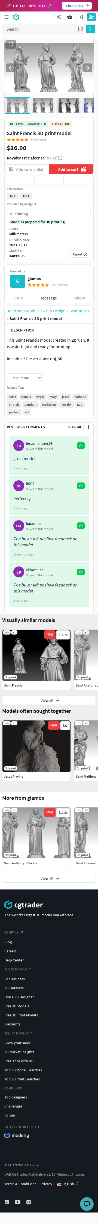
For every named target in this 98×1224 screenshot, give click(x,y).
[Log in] (80, 17)
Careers (10, 951)
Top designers (15, 1097)
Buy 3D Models (15, 969)
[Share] (78, 180)
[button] (80, 29)
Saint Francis (13, 685)
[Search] (90, 29)
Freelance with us (18, 1061)
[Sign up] (91, 17)
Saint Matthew (86, 776)
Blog (8, 942)
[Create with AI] (58, 17)
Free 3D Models (16, 1006)
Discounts (12, 1024)
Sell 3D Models (16, 1033)
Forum (9, 1115)
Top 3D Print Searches (22, 1079)
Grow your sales (17, 1042)
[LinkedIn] (7, 1202)
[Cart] (69, 17)
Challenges (13, 1106)
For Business (14, 978)
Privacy (46, 1183)
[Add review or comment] (88, 427)
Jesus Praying (13, 776)
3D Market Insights (19, 1051)
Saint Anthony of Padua (20, 863)
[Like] (19, 180)
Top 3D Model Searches (23, 1070)
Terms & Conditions (20, 1183)
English (65, 1184)
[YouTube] (18, 1202)
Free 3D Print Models (21, 1015)
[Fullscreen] (10, 44)
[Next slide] (87, 67)
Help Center (14, 960)
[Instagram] (29, 1202)
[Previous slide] (11, 67)
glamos (34, 278)
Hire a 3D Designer (19, 997)
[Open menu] (6, 17)
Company (11, 932)
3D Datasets (14, 987)
